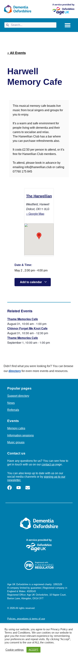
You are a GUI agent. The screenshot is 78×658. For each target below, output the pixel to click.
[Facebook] (9, 487)
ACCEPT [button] (33, 649)
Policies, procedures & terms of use (26, 618)
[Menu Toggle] (67, 25)
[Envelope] (27, 487)
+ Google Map (35, 214)
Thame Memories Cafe (22, 319)
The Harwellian (39, 196)
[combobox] (30, 25)
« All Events (16, 52)
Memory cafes (16, 428)
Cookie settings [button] (14, 649)
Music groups (15, 442)
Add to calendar (31, 282)
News (11, 402)
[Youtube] (18, 487)
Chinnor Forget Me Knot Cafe (27, 328)
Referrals (13, 409)
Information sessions (20, 435)
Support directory (18, 395)
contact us (48, 464)
